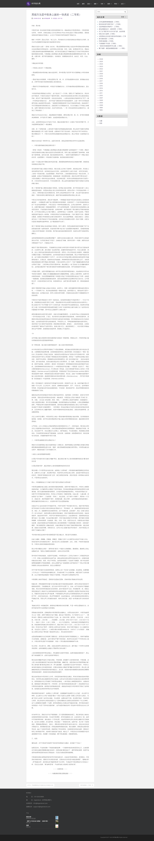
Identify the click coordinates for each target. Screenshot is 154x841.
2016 (101, 83)
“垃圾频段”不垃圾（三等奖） (108, 43)
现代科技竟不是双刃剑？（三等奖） (110, 24)
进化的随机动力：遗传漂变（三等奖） (111, 29)
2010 (101, 95)
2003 (101, 103)
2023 (101, 66)
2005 (101, 100)
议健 (88, 4)
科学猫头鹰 (47, 18)
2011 (100, 93)
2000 (101, 105)
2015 (101, 86)
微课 (108, 4)
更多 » (123, 17)
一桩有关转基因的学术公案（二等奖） (111, 46)
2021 (101, 71)
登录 (100, 123)
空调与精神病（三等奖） (107, 41)
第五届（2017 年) (57, 18)
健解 (95, 4)
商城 (115, 4)
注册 (100, 121)
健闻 (83, 4)
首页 (78, 4)
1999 (101, 108)
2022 (101, 69)
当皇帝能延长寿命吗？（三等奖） (109, 26)
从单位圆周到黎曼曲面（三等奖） (109, 22)
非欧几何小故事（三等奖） (107, 34)
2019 (101, 76)
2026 (101, 59)
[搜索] (125, 11)
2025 (101, 61)
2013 (101, 90)
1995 (101, 110)
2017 (101, 81)
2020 (101, 74)
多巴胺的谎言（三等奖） (107, 39)
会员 (122, 4)
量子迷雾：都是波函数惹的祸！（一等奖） (112, 48)
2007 (101, 98)
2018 (101, 78)
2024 (101, 64)
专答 (102, 4)
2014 (101, 88)
